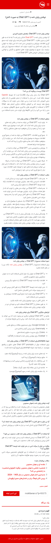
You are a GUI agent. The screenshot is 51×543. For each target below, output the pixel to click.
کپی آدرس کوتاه (11, 493)
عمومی (22, 12)
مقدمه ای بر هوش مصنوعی (35, 464)
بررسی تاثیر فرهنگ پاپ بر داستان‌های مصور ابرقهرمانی (26, 478)
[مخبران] (42, 5)
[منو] (48, 5)
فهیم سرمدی (44, 511)
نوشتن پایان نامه (16, 264)
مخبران (27, 12)
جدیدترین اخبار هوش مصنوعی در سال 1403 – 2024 (26, 474)
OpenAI (5, 94)
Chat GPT (29, 37)
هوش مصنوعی (43, 486)
